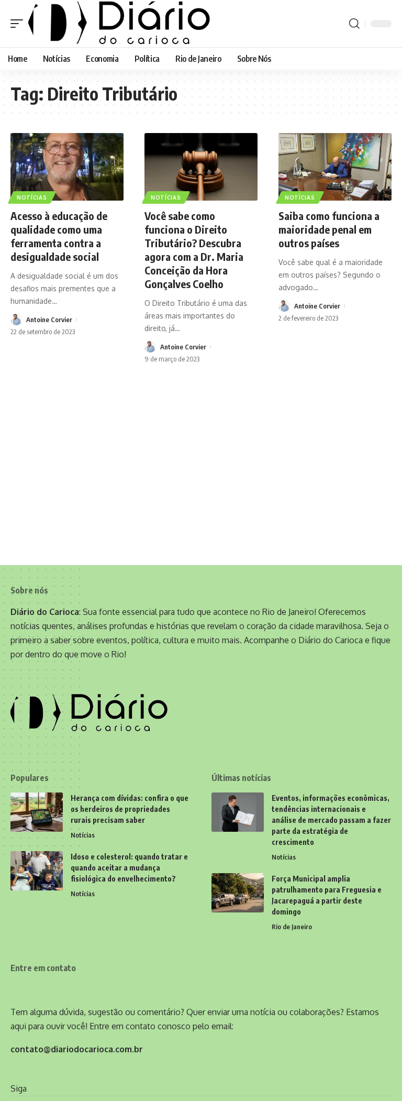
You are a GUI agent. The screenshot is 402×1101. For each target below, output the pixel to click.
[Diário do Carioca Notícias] (119, 23)
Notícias (32, 197)
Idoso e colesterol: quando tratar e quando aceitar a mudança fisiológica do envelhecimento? (129, 867)
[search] (354, 23)
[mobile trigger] (19, 23)
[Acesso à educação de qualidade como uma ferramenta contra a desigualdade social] (67, 167)
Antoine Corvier (49, 319)
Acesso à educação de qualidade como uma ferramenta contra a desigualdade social (58, 236)
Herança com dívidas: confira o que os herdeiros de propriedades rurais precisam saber (129, 809)
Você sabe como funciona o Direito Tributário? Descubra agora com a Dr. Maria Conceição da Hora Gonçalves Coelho (193, 249)
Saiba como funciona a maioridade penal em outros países (328, 229)
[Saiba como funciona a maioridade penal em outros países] (335, 167)
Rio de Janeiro (292, 926)
